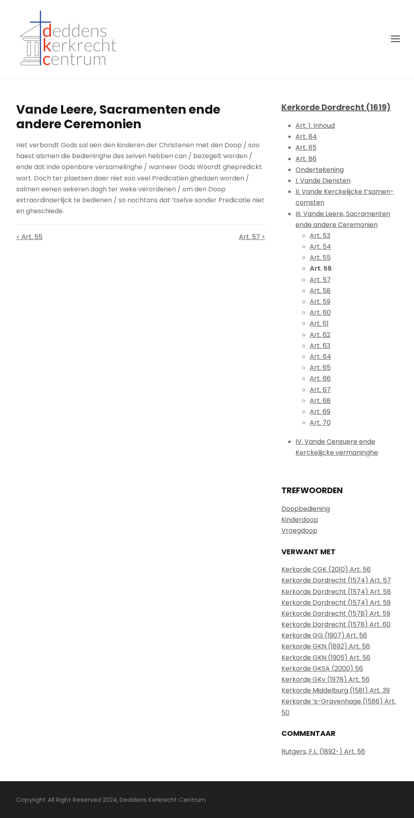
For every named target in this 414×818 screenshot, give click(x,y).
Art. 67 (320, 389)
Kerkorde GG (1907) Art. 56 (324, 635)
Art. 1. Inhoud (315, 125)
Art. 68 (320, 400)
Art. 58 (320, 290)
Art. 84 (306, 136)
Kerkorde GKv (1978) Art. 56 (325, 679)
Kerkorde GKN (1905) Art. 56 (325, 657)
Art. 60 (320, 312)
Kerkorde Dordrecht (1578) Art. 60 (336, 624)
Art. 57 (320, 279)
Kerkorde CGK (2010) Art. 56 (326, 569)
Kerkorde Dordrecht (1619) (336, 107)
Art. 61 (319, 323)
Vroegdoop (299, 530)
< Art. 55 (29, 237)
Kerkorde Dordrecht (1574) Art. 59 (336, 602)
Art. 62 (320, 334)
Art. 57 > (252, 237)
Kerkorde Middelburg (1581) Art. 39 (335, 690)
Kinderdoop (299, 519)
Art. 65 (320, 367)
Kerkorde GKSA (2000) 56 (322, 668)
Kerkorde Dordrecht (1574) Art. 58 (336, 591)
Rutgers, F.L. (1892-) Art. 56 (323, 751)
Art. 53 (320, 235)
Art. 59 (320, 301)
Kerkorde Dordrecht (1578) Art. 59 (335, 613)
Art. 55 (320, 257)
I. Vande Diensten (323, 180)
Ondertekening (320, 169)
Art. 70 (320, 422)
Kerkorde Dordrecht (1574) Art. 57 (336, 580)
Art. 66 (320, 378)
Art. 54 (320, 246)
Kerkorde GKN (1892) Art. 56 (325, 646)
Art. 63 (320, 345)
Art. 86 (306, 158)
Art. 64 (320, 356)
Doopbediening (305, 508)
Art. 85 (306, 147)
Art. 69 (320, 411)
